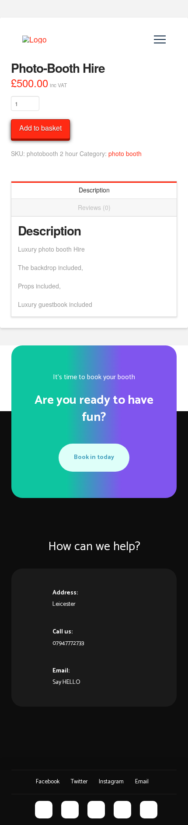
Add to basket (40, 128)
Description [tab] (94, 189)
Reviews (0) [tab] (94, 207)
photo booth (125, 153)
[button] (160, 40)
